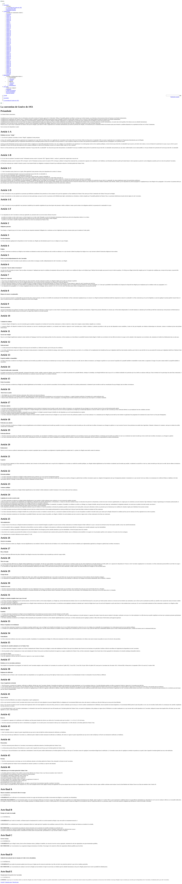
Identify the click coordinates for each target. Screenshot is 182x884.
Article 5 (8, 52)
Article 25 (8, 25)
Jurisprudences (12, 85)
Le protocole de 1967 (11, 8)
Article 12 (8, 45)
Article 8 (8, 15)
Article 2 (8, 29)
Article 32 (8, 19)
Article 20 (8, 47)
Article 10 (8, 30)
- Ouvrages (11, 79)
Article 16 (8, 16)
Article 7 (8, 67)
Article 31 (8, 71)
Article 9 (8, 22)
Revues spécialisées (10, 91)
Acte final (8, 73)
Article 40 (8, 20)
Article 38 (8, 65)
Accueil (5, 95)
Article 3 (8, 36)
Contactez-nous (8, 882)
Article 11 (8, 38)
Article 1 (8, 21)
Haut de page (16, 882)
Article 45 (8, 58)
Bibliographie (6, 75)
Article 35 (8, 42)
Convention (6, 5)
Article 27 (8, 40)
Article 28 (8, 48)
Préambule (8, 14)
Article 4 (8, 44)
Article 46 (8, 66)
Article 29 (8, 56)
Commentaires (6, 11)
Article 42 (8, 35)
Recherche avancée (175, 96)
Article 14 (8, 61)
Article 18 (8, 31)
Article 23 (8, 70)
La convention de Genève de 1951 (14, 7)
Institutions (8, 89)
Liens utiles (6, 86)
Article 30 (8, 63)
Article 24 (8, 17)
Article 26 (8, 33)
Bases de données (10, 93)
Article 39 (8, 72)
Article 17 (8, 24)
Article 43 (8, 43)
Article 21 (8, 54)
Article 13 (8, 53)
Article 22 (8, 62)
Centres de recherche (11, 90)
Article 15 (8, 68)
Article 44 (8, 51)
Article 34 (8, 34)
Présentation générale (11, 10)
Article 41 (8, 28)
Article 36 (8, 49)
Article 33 (8, 26)
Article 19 (8, 39)
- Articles (11, 80)
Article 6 (8, 59)
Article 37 (8, 57)
